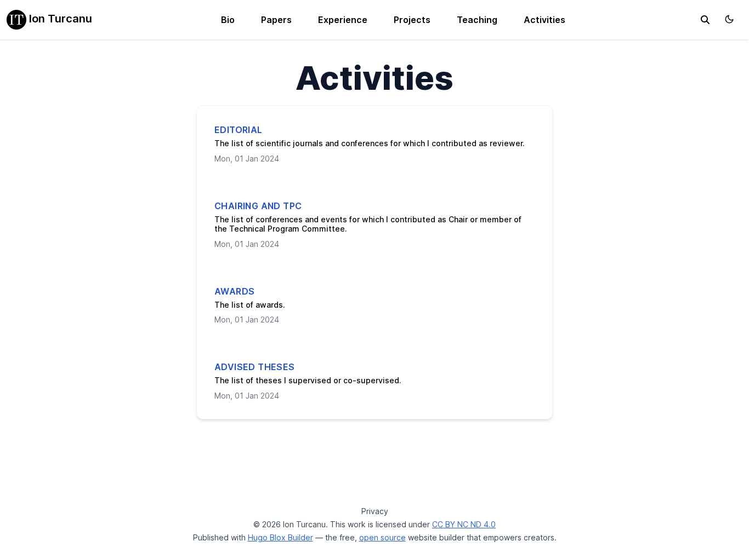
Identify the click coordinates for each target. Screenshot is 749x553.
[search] (705, 19)
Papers (276, 19)
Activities (544, 19)
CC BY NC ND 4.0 (464, 524)
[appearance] (729, 19)
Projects (412, 19)
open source (382, 537)
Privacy (374, 511)
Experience (342, 19)
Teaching (477, 19)
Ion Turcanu (59, 18)
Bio (228, 19)
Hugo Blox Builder (280, 537)
